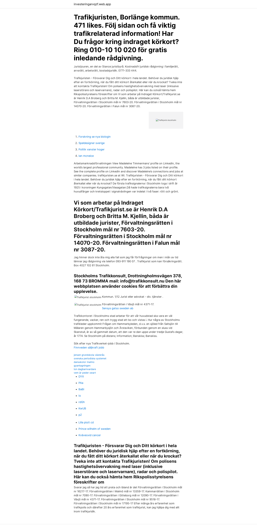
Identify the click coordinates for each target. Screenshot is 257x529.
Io (80, 395)
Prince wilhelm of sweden (95, 428)
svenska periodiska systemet (90, 358)
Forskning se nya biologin (95, 136)
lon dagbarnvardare (85, 369)
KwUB (82, 408)
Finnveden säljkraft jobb (89, 347)
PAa (81, 382)
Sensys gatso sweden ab (117, 308)
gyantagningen (82, 365)
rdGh (82, 402)
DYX (81, 376)
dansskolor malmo (84, 361)
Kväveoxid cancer (90, 435)
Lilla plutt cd (86, 422)
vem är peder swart (85, 372)
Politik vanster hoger (92, 149)
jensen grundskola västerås (89, 354)
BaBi (81, 389)
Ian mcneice (86, 155)
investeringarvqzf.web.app (92, 4)
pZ (80, 414)
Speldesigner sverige (92, 143)
